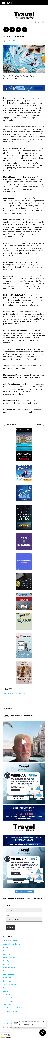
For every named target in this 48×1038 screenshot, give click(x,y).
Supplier (6, 988)
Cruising (6, 947)
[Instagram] (11, 1027)
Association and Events (11, 944)
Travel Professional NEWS (12, 1008)
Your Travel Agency (10, 1011)
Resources (7, 978)
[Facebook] (3, 1027)
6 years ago (11, 40)
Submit (10, 927)
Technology (7, 994)
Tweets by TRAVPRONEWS (14, 694)
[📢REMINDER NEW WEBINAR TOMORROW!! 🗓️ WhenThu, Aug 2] (24, 783)
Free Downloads (9, 957)
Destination (7, 951)
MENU (9, 2)
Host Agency (7, 961)
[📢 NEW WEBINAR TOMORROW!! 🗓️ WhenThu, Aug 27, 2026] (24, 867)
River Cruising (8, 981)
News (5, 971)
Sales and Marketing (10, 984)
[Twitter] (7, 1026)
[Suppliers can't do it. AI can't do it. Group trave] (24, 741)
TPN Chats (7, 1004)
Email (8, 915)
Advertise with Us (8, 1023)
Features (6, 954)
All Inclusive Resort (10, 941)
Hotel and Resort (9, 967)
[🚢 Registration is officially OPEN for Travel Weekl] (24, 825)
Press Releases (8, 974)
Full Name (9, 906)
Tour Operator (8, 998)
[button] (4, 2)
